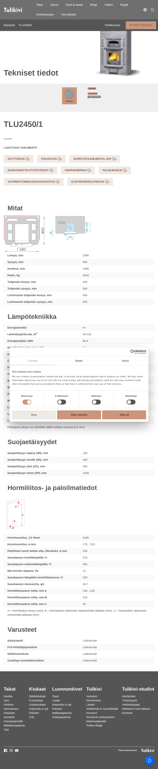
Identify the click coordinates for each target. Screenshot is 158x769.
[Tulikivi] (17, 9)
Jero (6, 700)
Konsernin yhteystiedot (100, 717)
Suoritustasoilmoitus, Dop (92, 159)
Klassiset (9, 25)
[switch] (61, 402)
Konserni (91, 713)
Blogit (93, 4)
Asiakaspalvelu (61, 717)
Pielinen (9, 704)
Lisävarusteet (37, 704)
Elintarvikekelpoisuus (87, 181)
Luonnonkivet (67, 689)
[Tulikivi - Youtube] (17, 750)
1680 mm (92, 88)
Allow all (124, 414)
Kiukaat (37, 689)
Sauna (54, 4)
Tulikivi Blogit (94, 725)
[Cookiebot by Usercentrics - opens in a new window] (132, 352)
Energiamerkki (75, 170)
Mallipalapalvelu (62, 713)
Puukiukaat (36, 700)
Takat (39, 4)
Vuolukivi (91, 696)
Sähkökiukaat (37, 696)
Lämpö (90, 704)
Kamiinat (9, 717)
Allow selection (79, 414)
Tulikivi (108, 4)
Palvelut (34, 713)
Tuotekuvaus (112, 25)
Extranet (127, 713)
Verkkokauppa (45, 14)
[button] (152, 10)
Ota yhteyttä (68, 14)
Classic (69, 101)
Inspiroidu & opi (38, 708)
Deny (34, 414)
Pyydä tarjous (140, 25)
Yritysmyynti (129, 700)
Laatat (56, 700)
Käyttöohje (16, 159)
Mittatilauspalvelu (14, 725)
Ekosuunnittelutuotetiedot (28, 170)
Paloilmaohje (112, 170)
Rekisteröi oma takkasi (136, 708)
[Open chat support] (149, 760)
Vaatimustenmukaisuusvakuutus (31, 181)
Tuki (6, 729)
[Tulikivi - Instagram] (11, 750)
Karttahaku (128, 696)
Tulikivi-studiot (138, 689)
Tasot (55, 696)
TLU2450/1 (25, 25)
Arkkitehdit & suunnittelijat (102, 708)
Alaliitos (93, 93)
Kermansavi (11, 708)
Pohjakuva (49, 159)
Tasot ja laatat (74, 4)
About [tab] (125, 360)
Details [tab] (79, 360)
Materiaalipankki (96, 721)
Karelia (8, 696)
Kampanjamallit (13, 721)
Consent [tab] (32, 360)
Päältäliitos (94, 97)
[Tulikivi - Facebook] (5, 750)
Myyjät (124, 4)
